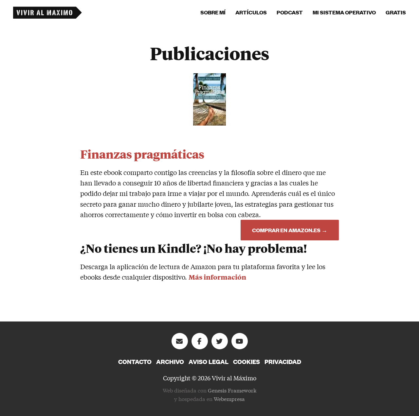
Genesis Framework (232, 390)
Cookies (246, 361)
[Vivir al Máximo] (47, 13)
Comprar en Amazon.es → (289, 230)
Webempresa (229, 398)
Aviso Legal (208, 361)
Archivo (170, 361)
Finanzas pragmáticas (142, 154)
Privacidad (282, 361)
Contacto (135, 361)
